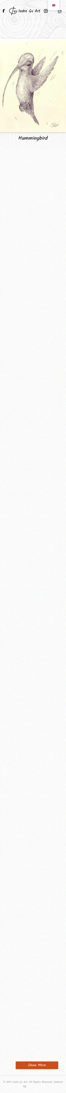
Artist (33, 29)
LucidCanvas (35, 1086)
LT (53, 11)
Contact (33, 22)
